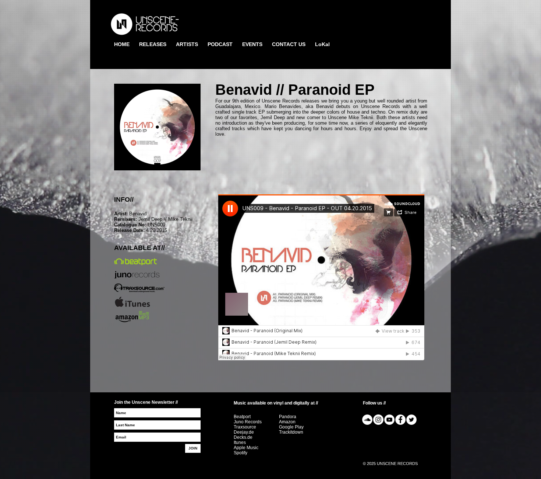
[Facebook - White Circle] (400, 419)
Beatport (242, 416)
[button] (152, 44)
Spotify (240, 452)
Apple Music (246, 447)
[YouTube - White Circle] (389, 419)
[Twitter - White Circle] (411, 419)
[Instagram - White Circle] (378, 419)
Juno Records (248, 421)
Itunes (240, 442)
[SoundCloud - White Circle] (367, 419)
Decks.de (243, 437)
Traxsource (245, 427)
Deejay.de (244, 432)
